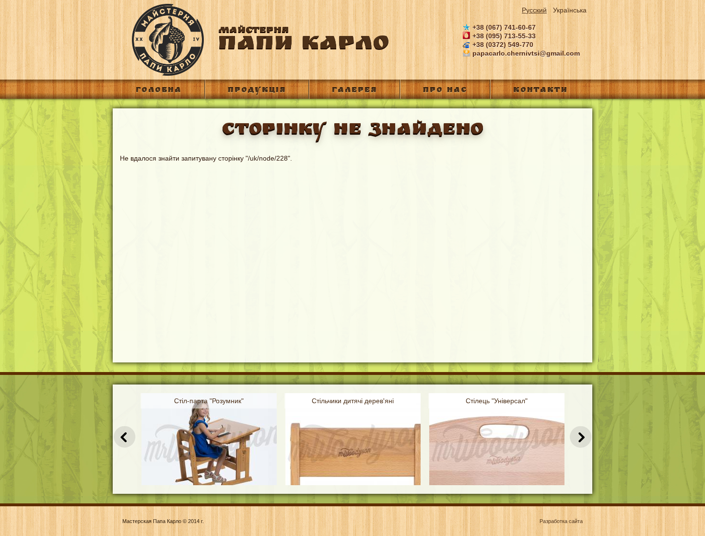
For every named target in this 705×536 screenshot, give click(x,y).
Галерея (354, 90)
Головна (159, 90)
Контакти (540, 90)
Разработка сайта (561, 521)
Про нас (445, 90)
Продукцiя (257, 90)
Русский (534, 10)
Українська (570, 10)
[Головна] (163, 74)
